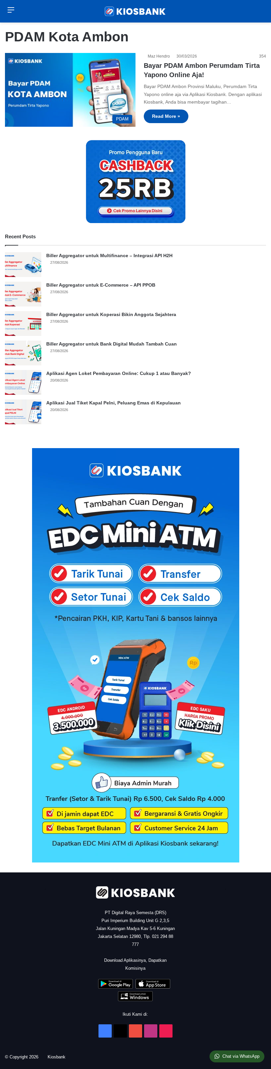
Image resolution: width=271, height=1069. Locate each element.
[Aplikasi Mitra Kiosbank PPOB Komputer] (135, 999)
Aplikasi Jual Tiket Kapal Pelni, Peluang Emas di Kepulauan (113, 402)
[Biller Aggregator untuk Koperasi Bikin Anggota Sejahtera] (23, 323)
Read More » (166, 116)
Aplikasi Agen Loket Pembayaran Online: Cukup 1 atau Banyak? (118, 373)
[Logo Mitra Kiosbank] (135, 11)
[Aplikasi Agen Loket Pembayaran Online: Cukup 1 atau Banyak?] (23, 382)
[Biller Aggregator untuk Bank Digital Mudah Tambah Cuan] (23, 353)
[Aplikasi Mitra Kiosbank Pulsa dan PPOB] (115, 987)
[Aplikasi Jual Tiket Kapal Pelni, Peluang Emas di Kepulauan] (23, 411)
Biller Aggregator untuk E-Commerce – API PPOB (100, 285)
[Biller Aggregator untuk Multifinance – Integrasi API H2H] (23, 264)
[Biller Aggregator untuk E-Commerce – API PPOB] (23, 294)
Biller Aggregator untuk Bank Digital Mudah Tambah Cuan (111, 344)
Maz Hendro (160, 56)
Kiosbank (58, 1056)
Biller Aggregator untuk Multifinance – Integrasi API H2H (109, 255)
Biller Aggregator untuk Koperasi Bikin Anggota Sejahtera (111, 314)
